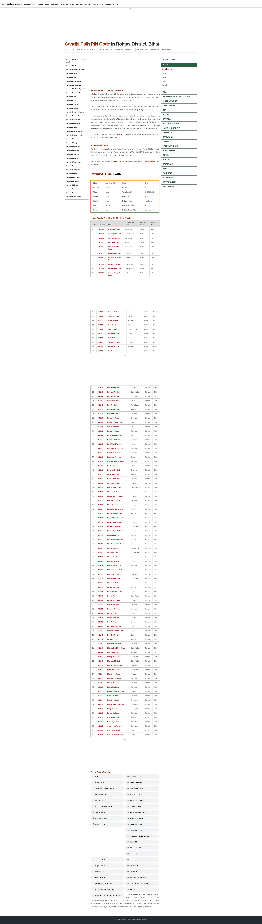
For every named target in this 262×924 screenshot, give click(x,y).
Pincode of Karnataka (73, 123)
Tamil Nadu (167, 173)
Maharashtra (91, 50)
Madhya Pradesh (170, 146)
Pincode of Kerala (71, 127)
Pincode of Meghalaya (73, 146)
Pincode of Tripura (72, 185)
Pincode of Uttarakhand (73, 193)
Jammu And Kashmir (171, 128)
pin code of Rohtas (148, 161)
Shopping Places (67, 4)
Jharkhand (168, 132)
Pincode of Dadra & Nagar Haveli (76, 89)
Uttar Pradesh (155, 50)
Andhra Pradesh (142, 50)
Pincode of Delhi (71, 96)
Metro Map (55, 4)
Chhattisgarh (169, 105)
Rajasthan (81, 50)
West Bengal (168, 186)
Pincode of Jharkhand (73, 119)
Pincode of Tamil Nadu (73, 177)
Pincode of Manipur (72, 143)
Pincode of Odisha (72, 158)
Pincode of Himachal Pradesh (75, 112)
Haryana (167, 119)
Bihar (68, 50)
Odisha (166, 155)
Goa (107, 50)
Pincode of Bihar (71, 77)
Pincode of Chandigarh (73, 81)
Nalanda (164, 73)
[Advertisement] (131, 24)
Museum (87, 4)
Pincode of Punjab (72, 166)
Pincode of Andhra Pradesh (75, 66)
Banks (115, 4)
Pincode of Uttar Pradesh (74, 189)
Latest (40, 4)
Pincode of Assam (71, 73)
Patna (164, 77)
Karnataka (168, 137)
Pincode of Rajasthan (73, 170)
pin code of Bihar (120, 161)
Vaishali (164, 85)
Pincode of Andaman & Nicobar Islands (76, 61)
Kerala (166, 141)
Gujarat (101, 50)
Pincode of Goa (71, 100)
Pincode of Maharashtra (73, 139)
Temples (79, 4)
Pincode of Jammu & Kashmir (75, 116)
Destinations (29, 4)
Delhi (47, 4)
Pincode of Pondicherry (73, 162)
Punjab (166, 159)
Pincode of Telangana (73, 181)
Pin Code (108, 4)
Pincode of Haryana (72, 108)
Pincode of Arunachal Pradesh (75, 69)
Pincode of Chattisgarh (73, 85)
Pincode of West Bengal (73, 196)
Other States (166, 50)
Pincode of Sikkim (71, 173)
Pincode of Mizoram (72, 150)
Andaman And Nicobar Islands (176, 96)
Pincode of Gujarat (72, 104)
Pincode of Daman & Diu (73, 93)
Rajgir (164, 81)
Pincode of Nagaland (72, 154)
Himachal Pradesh (117, 50)
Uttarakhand (129, 50)
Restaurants (98, 4)
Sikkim (165, 168)
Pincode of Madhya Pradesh (75, 135)
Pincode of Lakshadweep (74, 131)
